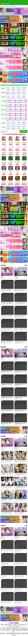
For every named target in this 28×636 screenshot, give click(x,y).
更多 (26, 265)
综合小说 (23, 120)
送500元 (3, 174)
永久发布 (8, 3)
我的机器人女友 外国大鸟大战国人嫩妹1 (10, 342)
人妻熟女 (8, 111)
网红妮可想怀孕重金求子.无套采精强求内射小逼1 (12, 329)
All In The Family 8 (18, 602)
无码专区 (13, 109)
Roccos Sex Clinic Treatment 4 (7, 550)
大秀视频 (18, 111)
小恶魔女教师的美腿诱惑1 (7, 303)
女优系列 (13, 102)
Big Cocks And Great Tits (6, 589)
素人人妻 (13, 105)
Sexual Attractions (4, 563)
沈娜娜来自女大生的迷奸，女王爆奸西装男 (10, 384)
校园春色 (23, 118)
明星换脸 (18, 106)
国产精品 (8, 109)
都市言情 (8, 118)
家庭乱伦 (13, 118)
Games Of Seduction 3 (19, 563)
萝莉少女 (13, 111)
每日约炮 (4, 154)
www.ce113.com (4, 1)
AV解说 (13, 100)
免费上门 (4, 144)
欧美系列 (23, 102)
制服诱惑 (23, 111)
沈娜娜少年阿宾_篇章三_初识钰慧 (8, 423)
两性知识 (13, 120)
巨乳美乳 (23, 109)
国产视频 (8, 100)
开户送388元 (3, 184)
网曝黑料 (23, 106)
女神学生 (8, 105)
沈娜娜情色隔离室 (18, 397)
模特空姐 (18, 105)
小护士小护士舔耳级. (19, 512)
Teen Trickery (4, 576)
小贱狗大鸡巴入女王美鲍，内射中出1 (9, 316)
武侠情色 (8, 120)
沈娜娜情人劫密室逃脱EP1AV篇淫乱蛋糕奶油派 (11, 397)
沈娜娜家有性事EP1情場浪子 (7, 371)
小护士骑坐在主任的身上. (6, 512)
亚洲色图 (8, 115)
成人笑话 (18, 120)
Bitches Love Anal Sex (19, 576)
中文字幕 (23, 100)
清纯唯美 (13, 113)
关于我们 (11, 623)
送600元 (3, 164)
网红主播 (13, 106)
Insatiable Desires (17, 550)
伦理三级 (8, 102)
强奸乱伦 (18, 109)
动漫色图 (18, 115)
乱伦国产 (23, 105)
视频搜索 (23, 131)
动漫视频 (18, 102)
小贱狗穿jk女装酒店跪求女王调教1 (8, 290)
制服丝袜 (18, 113)
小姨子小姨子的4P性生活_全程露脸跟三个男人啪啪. (12, 461)
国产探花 (8, 106)
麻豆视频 (18, 100)
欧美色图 (13, 115)
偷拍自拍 (8, 113)
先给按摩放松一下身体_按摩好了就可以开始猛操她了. (13, 499)
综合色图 (23, 115)
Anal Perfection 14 (18, 589)
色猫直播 (16, 277)
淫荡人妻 (18, 118)
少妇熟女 (23, 113)
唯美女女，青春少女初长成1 (20, 329)
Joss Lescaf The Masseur (6, 602)
